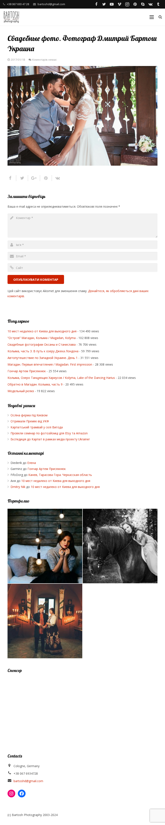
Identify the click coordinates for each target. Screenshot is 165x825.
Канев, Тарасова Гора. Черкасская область (60, 475)
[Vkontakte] (150, 4)
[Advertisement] (82, 708)
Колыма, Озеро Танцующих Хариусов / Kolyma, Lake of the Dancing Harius (61, 378)
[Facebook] (96, 4)
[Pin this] (46, 178)
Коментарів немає (44, 60)
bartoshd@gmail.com (51, 4)
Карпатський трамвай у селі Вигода (37, 427)
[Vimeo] (119, 4)
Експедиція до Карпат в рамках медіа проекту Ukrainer (50, 439)
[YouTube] (112, 4)
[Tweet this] (22, 178)
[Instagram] (127, 4)
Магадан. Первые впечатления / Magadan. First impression (50, 364)
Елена (31, 463)
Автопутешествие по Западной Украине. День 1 (43, 358)
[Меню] (151, 17)
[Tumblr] (158, 4)
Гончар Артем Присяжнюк (27, 371)
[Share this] (12, 178)
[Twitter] (104, 4)
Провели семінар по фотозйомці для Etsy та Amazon (49, 433)
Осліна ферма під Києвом (29, 415)
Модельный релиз (21, 391)
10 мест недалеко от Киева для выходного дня (42, 331)
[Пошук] (160, 17)
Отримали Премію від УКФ (30, 421)
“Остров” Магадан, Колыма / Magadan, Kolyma (42, 338)
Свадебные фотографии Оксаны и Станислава (42, 344)
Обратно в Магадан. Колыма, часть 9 (35, 384)
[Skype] (143, 4)
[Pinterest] (135, 4)
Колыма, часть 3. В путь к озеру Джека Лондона (43, 351)
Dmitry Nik (18, 487)
